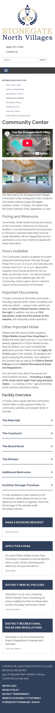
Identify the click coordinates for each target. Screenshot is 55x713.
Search (42, 60)
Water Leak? (9, 686)
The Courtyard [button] (11, 433)
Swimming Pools (13, 103)
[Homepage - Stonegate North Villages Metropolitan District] (27, 22)
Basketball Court (14, 94)
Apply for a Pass (15, 46)
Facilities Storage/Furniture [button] (20, 485)
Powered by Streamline (16, 702)
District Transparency (15, 694)
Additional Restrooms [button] (16, 472)
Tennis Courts (12, 107)
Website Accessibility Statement (21, 698)
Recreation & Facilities (14, 80)
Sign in (35, 702)
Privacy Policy (10, 690)
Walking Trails (13, 111)
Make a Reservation (15, 89)
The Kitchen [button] (10, 459)
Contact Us (12, 51)
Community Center (15, 98)
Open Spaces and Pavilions (18, 116)
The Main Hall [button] (11, 420)
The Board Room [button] (13, 446)
